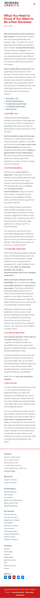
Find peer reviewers (11, 517)
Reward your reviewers (12, 520)
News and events (10, 566)
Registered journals (10, 506)
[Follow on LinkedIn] (5, 577)
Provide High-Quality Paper (16, 104)
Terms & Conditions (18, 592)
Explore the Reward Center (13, 500)
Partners (7, 554)
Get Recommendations (14, 101)
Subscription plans (10, 531)
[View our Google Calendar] (22, 577)
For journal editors (10, 482)
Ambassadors (8, 557)
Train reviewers (9, 528)
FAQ (5, 563)
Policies (6, 568)
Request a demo (9, 537)
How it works (8, 552)
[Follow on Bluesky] (18, 577)
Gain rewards (8, 495)
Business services (10, 560)
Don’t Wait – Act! (12, 98)
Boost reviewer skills (11, 503)
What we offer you (10, 492)
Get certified (8, 497)
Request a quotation (11, 539)
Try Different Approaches (15, 106)
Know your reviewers (11, 526)
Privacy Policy (29, 592)
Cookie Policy (20, 595)
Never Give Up (11, 109)
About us (7, 549)
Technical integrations (11, 534)
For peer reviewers (10, 480)
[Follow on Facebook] (9, 577)
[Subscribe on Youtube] (14, 577)
